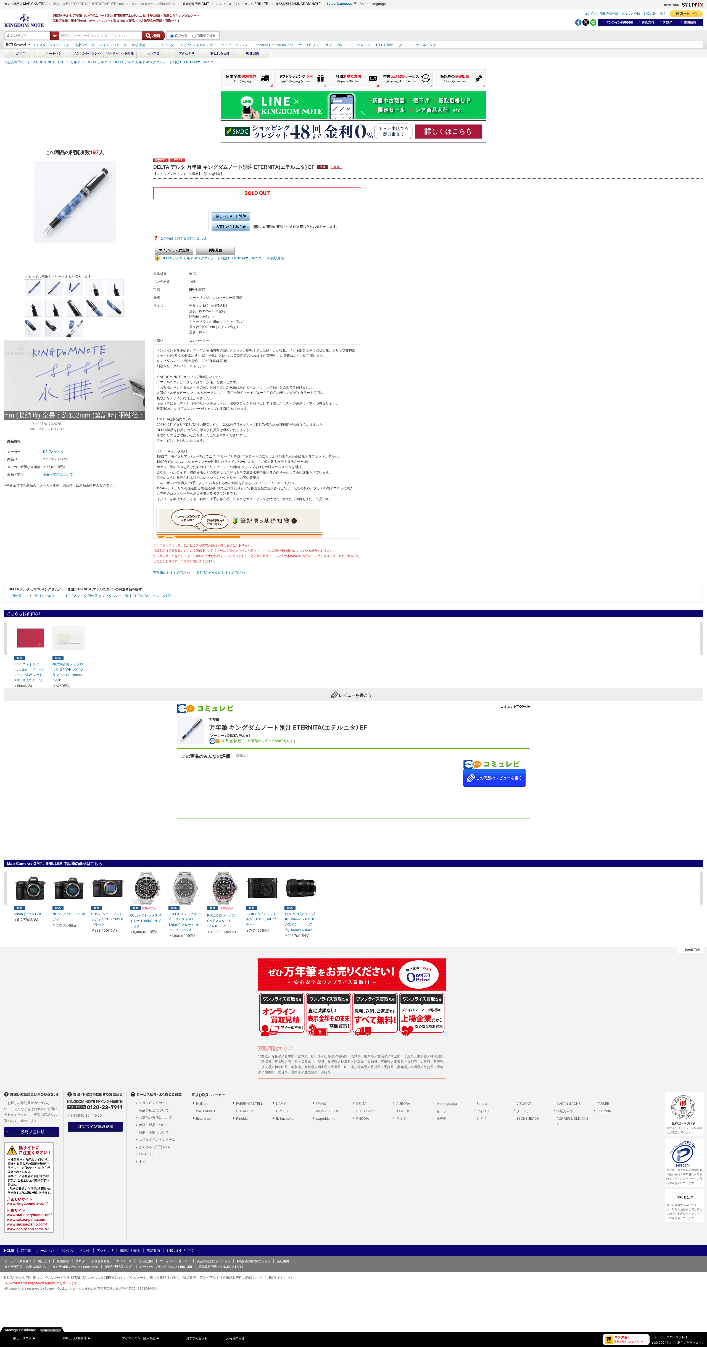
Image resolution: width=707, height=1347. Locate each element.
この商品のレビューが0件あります (271, 741)
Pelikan (202, 1104)
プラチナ (523, 1111)
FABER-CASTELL (249, 1104)
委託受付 (44, 1261)
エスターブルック (234, 45)
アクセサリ (105, 1250)
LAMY (281, 1104)
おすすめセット (196, 1338)
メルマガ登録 (631, 13)
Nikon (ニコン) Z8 (27, 914)
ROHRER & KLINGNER (572, 1121)
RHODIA (362, 1118)
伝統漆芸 (138, 45)
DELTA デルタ (96, 62)
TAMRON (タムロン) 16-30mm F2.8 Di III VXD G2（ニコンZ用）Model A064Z (299, 922)
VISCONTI (524, 1104)
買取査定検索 (206, 36)
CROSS (282, 1111)
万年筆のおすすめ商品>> (172, 573)
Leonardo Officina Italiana (273, 45)
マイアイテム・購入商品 (140, 1338)
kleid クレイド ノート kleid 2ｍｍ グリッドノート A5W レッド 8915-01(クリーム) (30, 672)
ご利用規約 (145, 1261)
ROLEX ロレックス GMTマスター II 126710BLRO (221, 920)
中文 (663, 13)
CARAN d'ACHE (568, 1104)
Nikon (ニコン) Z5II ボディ (68, 916)
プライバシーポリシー (175, 1261)
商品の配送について (154, 1110)
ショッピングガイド (154, 1103)
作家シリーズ (84, 45)
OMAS (321, 1104)
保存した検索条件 (76, 1338)
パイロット (484, 1111)
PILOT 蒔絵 (384, 45)
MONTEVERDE (327, 1111)
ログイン (590, 13)
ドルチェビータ (162, 45)
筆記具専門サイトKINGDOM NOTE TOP (34, 62)
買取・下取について (154, 1132)
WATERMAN (205, 1111)
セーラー (443, 1111)
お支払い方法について (155, 1117)
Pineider (242, 1118)
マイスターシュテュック (51, 45)
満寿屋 (441, 1118)
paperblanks (325, 1118)
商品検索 (181, 36)
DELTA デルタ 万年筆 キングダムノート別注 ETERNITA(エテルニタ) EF (166, 62)
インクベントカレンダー (198, 45)
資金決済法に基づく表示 (213, 1261)
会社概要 (283, 1261)
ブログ (80, 1261)
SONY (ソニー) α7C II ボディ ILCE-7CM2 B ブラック (107, 919)
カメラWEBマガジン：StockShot (75, 1267)
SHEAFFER (244, 1111)
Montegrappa (446, 1104)
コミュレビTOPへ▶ (515, 706)
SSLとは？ (685, 1197)
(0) (695, 13)
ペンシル (67, 1250)
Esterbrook (204, 1118)
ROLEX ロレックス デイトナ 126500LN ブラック (146, 920)
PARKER (603, 1104)
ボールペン (45, 1250)
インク (85, 1250)
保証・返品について (154, 1125)
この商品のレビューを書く (498, 778)
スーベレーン (361, 45)
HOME (9, 1250)
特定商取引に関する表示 (253, 1261)
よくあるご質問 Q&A (154, 1147)
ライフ (401, 1118)
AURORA (403, 1104)
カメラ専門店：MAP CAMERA (25, 1267)
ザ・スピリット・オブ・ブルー (322, 45)
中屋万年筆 (564, 1111)
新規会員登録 (609, 13)
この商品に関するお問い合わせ (183, 238)
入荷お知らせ (235, 1338)
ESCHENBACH (527, 1118)
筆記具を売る (130, 1250)
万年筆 (75, 62)
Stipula (481, 1104)
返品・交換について (58, 474)
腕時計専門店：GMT (119, 1267)
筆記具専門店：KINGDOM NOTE (221, 1267)
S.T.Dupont (365, 1111)
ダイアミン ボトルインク (417, 45)
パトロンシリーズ (113, 45)
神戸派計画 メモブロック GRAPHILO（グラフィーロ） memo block (67, 672)
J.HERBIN (604, 1111)
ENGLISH (649, 13)
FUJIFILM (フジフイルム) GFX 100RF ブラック (261, 919)
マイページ (123, 1261)
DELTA (361, 1104)
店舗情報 (63, 1261)
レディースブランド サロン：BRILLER (166, 1267)
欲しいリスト (24, 1338)
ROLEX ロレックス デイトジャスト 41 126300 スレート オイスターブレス (184, 922)
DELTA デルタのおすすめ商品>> (221, 573)
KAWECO (403, 1111)
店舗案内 (153, 1250)
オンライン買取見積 (17, 1261)
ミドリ (481, 1118)
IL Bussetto (284, 1118)
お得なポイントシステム (157, 1139)
